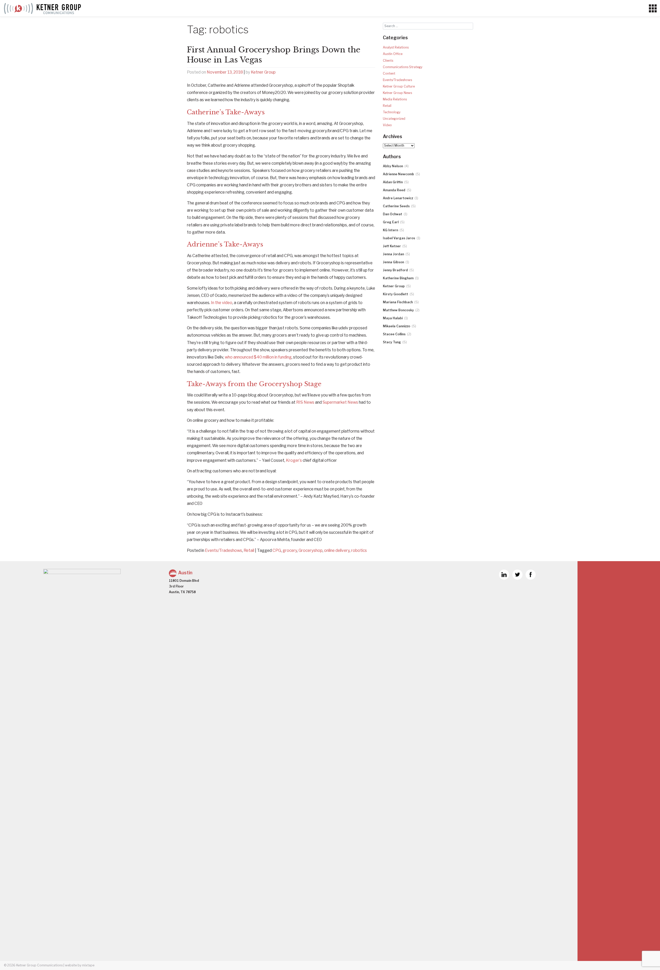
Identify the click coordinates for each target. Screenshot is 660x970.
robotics (359, 550)
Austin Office (392, 54)
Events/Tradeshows (223, 550)
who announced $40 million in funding (258, 357)
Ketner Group (263, 72)
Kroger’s (294, 460)
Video (387, 125)
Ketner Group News (397, 93)
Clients (388, 60)
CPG (277, 550)
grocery (290, 550)
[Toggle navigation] (652, 8)
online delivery (337, 550)
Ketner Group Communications (39, 965)
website (71, 965)
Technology (391, 112)
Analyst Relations (396, 47)
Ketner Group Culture (399, 86)
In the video (221, 302)
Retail (249, 550)
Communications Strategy (402, 67)
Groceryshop (311, 550)
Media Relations (395, 99)
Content (389, 73)
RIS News (305, 402)
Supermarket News (340, 402)
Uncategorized (394, 119)
